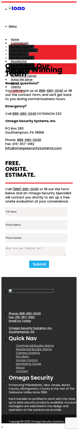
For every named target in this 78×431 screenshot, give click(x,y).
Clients (16, 87)
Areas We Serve (21, 79)
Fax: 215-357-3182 (22, 317)
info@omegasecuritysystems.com (33, 148)
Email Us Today (20, 321)
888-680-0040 (51, 90)
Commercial (19, 43)
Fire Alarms (19, 54)
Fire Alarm (22, 356)
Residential (19, 61)
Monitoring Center (24, 76)
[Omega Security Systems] (17, 8)
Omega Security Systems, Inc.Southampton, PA (30, 330)
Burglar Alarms (21, 47)
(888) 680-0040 (25, 189)
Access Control (21, 58)
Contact (22, 371)
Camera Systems (23, 50)
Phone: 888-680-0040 (25, 313)
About (20, 367)
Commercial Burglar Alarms (35, 346)
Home (15, 39)
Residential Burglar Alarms (34, 349)
